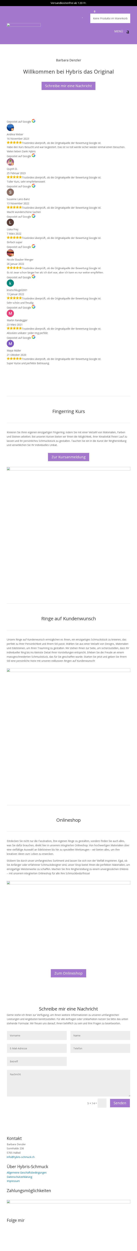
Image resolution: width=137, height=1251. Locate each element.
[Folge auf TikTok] (24, 1232)
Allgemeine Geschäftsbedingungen (27, 1172)
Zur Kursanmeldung (69, 457)
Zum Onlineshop (68, 973)
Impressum (13, 1181)
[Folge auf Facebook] (17, 1232)
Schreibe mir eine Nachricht (68, 85)
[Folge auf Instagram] (9, 1232)
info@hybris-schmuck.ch (21, 1157)
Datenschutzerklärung (19, 1177)
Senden (120, 1103)
